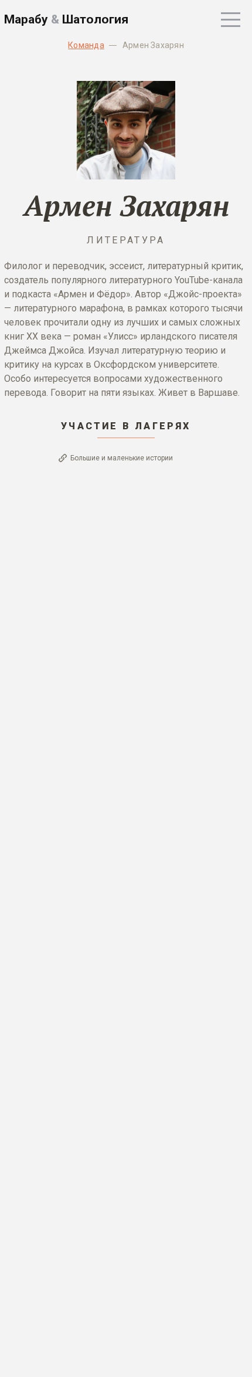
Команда (86, 45)
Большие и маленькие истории (121, 458)
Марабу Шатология (66, 19)
